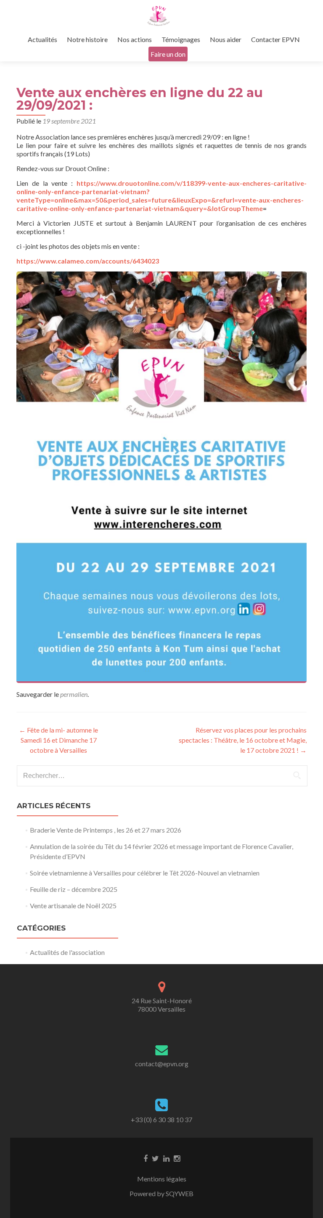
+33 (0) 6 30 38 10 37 (161, 1119)
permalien (73, 694)
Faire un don (168, 54)
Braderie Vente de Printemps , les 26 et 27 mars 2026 (105, 830)
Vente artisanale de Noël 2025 (73, 906)
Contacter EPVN (275, 39)
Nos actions (134, 39)
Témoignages (181, 39)
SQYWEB (179, 1193)
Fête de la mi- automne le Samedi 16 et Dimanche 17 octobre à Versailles (58, 740)
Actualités (42, 39)
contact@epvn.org (161, 1064)
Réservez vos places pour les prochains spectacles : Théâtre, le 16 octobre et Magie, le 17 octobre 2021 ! (243, 740)
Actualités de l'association (67, 952)
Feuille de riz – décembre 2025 (73, 889)
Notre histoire (87, 39)
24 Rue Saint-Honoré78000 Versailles (162, 1005)
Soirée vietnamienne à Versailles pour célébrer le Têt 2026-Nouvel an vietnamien (144, 873)
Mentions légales (161, 1179)
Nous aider (225, 39)
